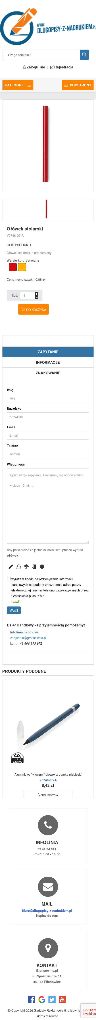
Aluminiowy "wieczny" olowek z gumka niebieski (48, 774)
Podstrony (80, 85)
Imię (10, 389)
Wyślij (14, 610)
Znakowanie (48, 372)
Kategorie (15, 85)
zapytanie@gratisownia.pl (28, 637)
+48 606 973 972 (30, 643)
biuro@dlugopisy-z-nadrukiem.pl (47, 910)
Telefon (12, 445)
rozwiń (16, 601)
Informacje (48, 362)
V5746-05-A (15, 235)
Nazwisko (14, 408)
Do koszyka (36, 309)
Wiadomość (16, 464)
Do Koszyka (50, 795)
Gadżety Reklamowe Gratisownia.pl (59, 1010)
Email (11, 427)
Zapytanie (48, 351)
